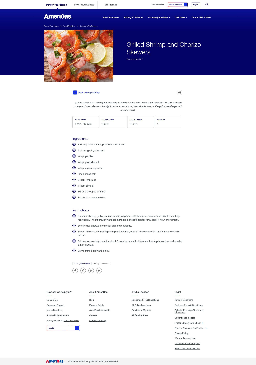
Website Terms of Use (185, 338)
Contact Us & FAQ (201, 17)
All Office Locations (141, 305)
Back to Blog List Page (89, 92)
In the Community (97, 320)
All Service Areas (140, 315)
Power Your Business (84, 4)
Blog (91, 300)
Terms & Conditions (184, 300)
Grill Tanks (180, 17)
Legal (178, 292)
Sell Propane (111, 4)
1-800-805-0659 (71, 320)
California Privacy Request (187, 343)
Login (196, 5)
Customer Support (55, 305)
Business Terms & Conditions (189, 305)
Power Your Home (56, 4)
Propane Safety (96, 305)
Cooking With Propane (88, 26)
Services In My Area (141, 310)
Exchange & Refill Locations (145, 300)
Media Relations (54, 310)
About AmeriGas (98, 292)
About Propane (110, 17)
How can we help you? (59, 292)
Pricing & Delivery (133, 17)
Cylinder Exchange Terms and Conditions (189, 311)
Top (253, 350)
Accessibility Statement (58, 315)
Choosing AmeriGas (158, 17)
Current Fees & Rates (185, 318)
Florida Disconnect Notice (187, 348)
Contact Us (52, 300)
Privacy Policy (181, 333)
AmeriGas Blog (69, 26)
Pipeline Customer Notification (191, 328)
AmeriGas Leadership (99, 310)
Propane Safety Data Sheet (189, 323)
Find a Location (158, 5)
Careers (93, 315)
